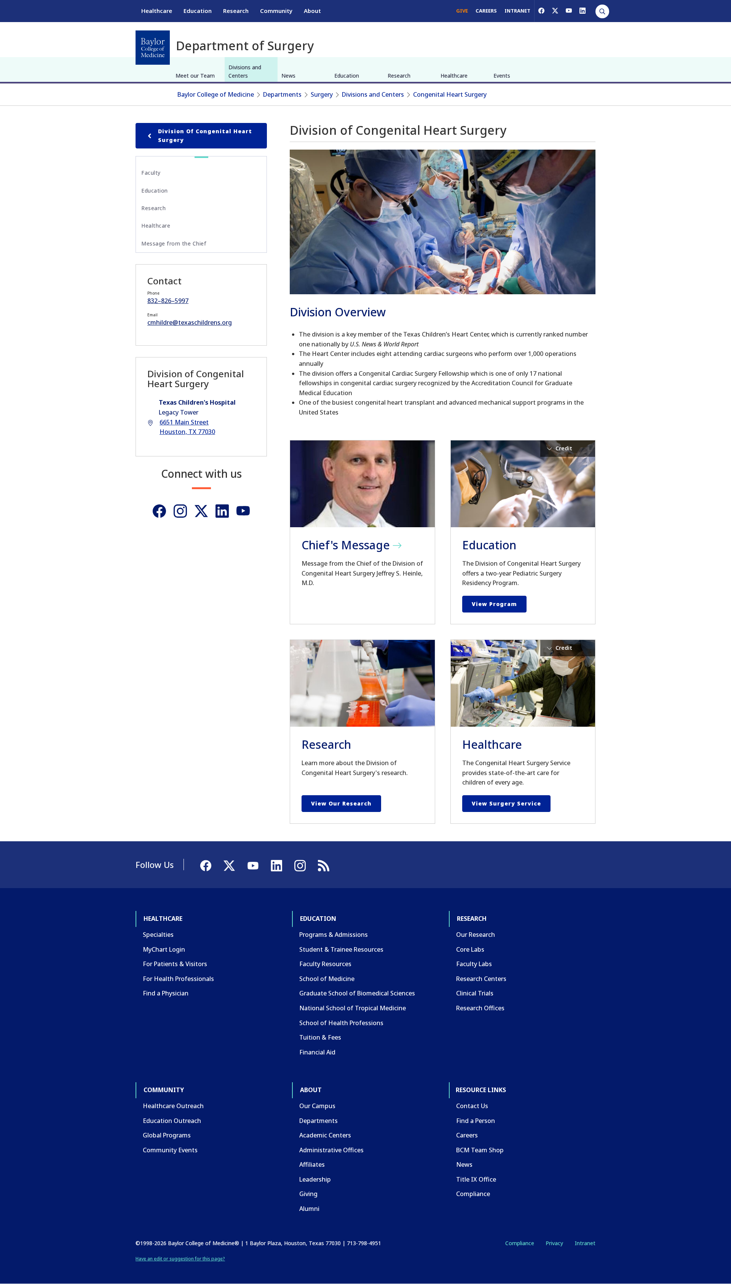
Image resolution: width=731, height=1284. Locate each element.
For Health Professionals (178, 979)
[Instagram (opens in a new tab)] (180, 511)
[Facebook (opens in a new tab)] (541, 10)
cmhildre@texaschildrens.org (189, 322)
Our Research (475, 934)
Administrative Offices (331, 1150)
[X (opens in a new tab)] (555, 10)
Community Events (170, 1150)
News (288, 75)
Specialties (158, 934)
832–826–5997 (167, 301)
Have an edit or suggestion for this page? (180, 1258)
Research (236, 10)
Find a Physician (165, 993)
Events (501, 75)
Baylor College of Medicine (215, 94)
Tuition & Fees (320, 1037)
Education (198, 10)
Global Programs (167, 1135)
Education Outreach (172, 1121)
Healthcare (156, 10)
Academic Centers (325, 1135)
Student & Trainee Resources (341, 949)
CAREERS (486, 10)
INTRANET (517, 10)
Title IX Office (476, 1179)
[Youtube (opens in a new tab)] (243, 511)
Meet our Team (195, 75)
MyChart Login (164, 949)
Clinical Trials (474, 993)
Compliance (473, 1194)
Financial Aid (317, 1052)
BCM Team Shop (480, 1150)
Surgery (322, 94)
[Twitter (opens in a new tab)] (201, 511)
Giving (308, 1194)
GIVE (462, 10)
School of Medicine (326, 979)
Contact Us (472, 1106)
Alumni (309, 1208)
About (312, 10)
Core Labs (470, 949)
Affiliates (312, 1164)
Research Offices (480, 1008)
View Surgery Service (506, 803)
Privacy (554, 1243)
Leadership (315, 1179)
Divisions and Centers (244, 71)
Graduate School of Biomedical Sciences (357, 993)
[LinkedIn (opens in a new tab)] (582, 10)
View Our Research (341, 803)
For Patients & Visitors (175, 964)
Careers (467, 1135)
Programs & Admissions (333, 934)
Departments (282, 94)
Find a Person (475, 1121)
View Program (494, 604)
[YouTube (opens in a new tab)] (569, 10)
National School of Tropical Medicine (352, 1008)
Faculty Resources (325, 964)
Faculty (151, 172)
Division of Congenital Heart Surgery (205, 135)
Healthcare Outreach (173, 1106)
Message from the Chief (173, 243)
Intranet (585, 1243)
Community (276, 10)
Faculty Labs (474, 964)
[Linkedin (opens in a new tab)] (222, 511)
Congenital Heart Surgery (450, 94)
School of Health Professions (341, 1023)
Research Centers (481, 979)
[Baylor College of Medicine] (153, 47)
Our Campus (317, 1106)
